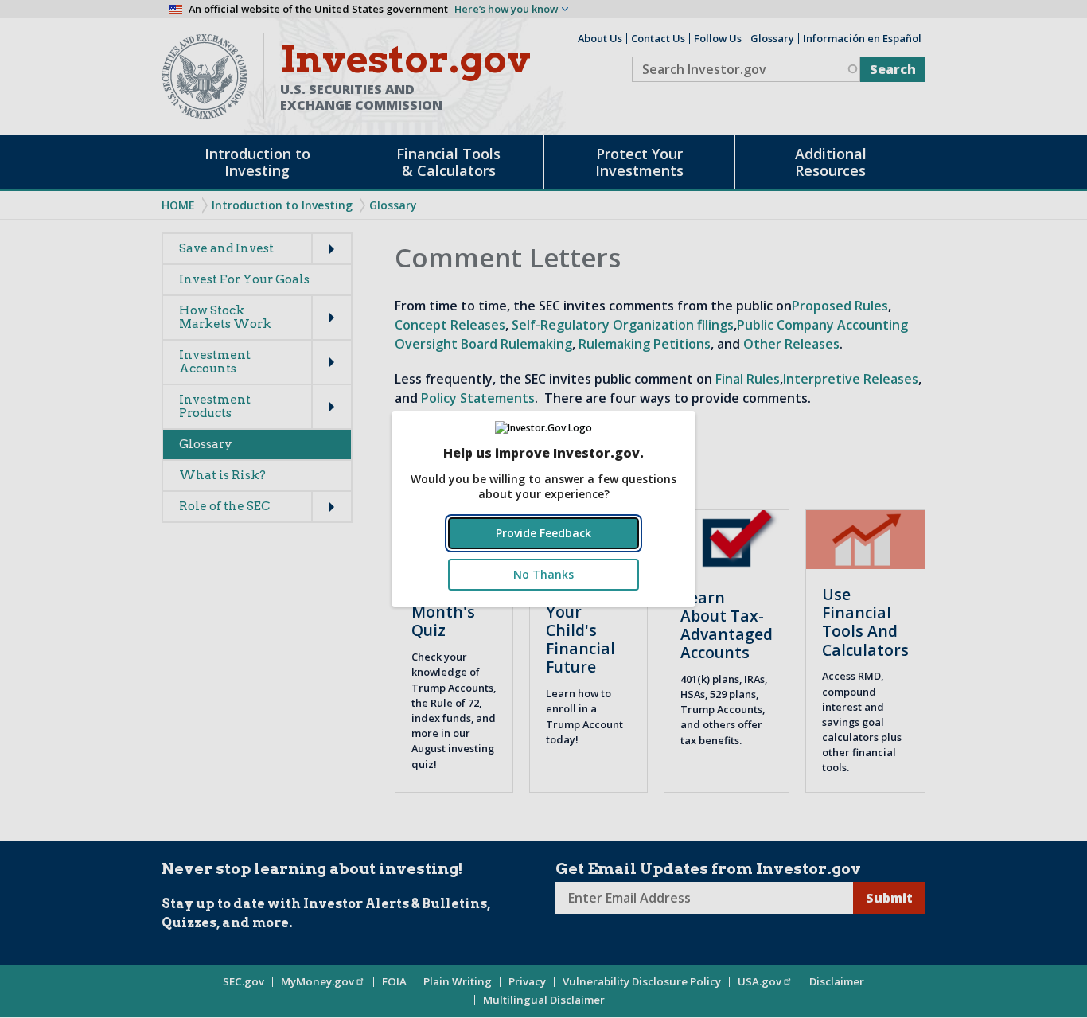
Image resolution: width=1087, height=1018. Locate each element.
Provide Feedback (543, 532)
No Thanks (543, 574)
